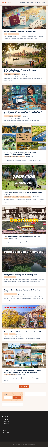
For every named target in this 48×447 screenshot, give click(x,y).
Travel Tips (22, 196)
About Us (5, 419)
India (6, 238)
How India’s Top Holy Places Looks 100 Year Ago (22, 236)
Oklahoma (7, 294)
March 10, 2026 (23, 33)
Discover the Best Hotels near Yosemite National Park (24, 332)
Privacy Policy (6, 432)
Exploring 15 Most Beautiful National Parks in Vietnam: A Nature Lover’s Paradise (21, 153)
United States (14, 294)
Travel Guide (11, 33)
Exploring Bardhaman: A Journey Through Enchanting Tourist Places (20, 71)
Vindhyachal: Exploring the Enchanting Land (20, 275)
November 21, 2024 (21, 374)
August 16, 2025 (20, 334)
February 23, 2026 (29, 156)
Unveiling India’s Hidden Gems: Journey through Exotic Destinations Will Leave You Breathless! (22, 371)
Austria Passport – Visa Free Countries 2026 (20, 32)
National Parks (8, 156)
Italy (5, 33)
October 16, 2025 (22, 294)
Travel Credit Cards (9, 116)
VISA (17, 33)
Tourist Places (16, 74)
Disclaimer (5, 423)
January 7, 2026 (36, 196)
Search (5, 394)
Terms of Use (6, 435)
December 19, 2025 (13, 238)
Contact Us (6, 421)
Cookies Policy (7, 437)
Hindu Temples (8, 74)
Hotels (6, 334)
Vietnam (22, 156)
